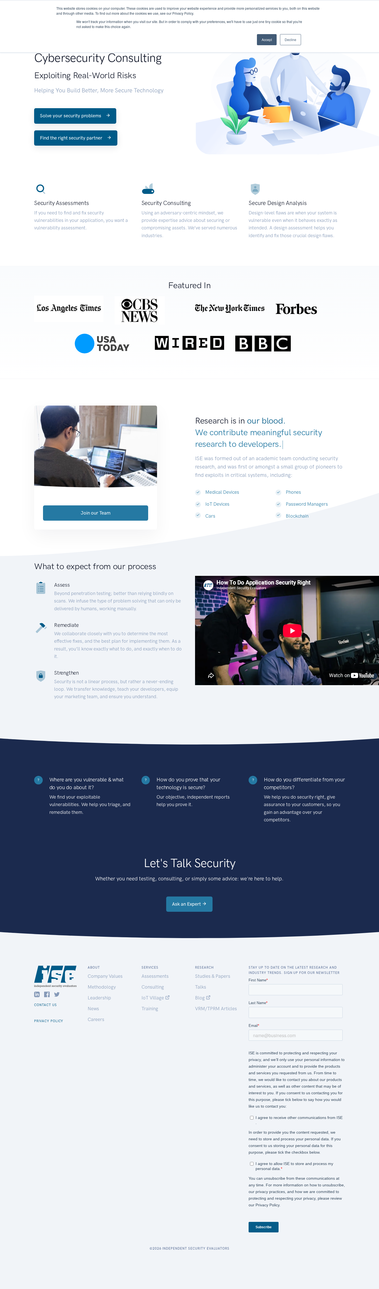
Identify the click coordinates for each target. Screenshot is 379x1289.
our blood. (266, 421)
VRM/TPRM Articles (216, 1008)
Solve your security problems (71, 115)
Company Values (105, 976)
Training (150, 1008)
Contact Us (45, 1005)
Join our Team (95, 513)
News (93, 1008)
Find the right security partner (71, 138)
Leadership (99, 998)
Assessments (155, 976)
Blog (200, 998)
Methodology (102, 987)
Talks (200, 987)
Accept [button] (267, 39)
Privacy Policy (48, 1021)
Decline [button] (290, 39)
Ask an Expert (187, 904)
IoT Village (153, 998)
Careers (96, 1019)
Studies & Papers (212, 976)
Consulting (153, 987)
